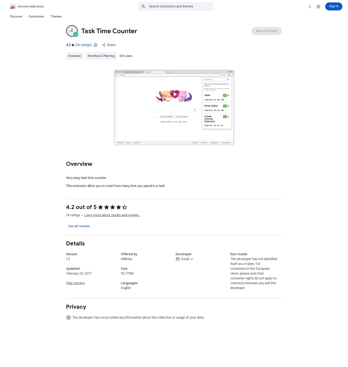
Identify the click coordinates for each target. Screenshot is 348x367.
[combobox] (181, 6)
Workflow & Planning (101, 56)
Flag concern (75, 283)
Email (185, 259)
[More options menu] (310, 6)
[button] (318, 7)
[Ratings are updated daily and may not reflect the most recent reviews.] (95, 45)
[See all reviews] (79, 226)
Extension (74, 56)
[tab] (16, 16)
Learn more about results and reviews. (112, 215)
